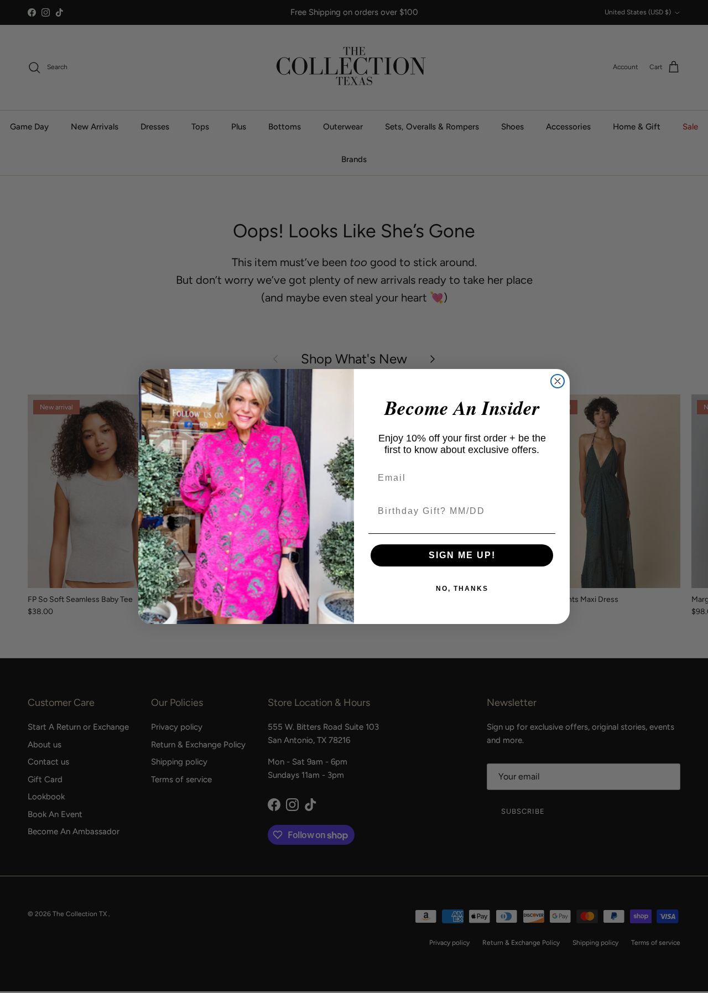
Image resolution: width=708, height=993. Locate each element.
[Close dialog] (557, 381)
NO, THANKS (462, 588)
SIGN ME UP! (462, 555)
